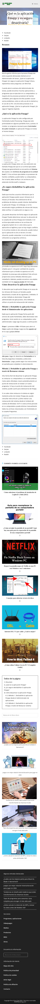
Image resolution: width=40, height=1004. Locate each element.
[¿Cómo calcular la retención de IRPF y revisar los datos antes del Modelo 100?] (19, 844)
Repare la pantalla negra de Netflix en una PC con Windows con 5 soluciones (20, 567)
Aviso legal (7, 980)
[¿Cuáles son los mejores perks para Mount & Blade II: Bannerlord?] (19, 733)
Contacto (7, 989)
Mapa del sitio (9, 966)
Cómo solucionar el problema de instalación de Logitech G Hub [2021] (20, 493)
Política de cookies (10, 975)
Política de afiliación (11, 984)
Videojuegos (8, 923)
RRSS (5, 937)
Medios (6, 928)
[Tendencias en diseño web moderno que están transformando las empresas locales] (19, 788)
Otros (6, 942)
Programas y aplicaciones (12, 919)
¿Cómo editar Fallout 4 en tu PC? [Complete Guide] (20, 666)
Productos (7, 932)
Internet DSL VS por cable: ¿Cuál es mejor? (20, 631)
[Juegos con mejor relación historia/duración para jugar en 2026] (19, 760)
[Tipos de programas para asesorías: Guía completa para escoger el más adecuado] (19, 816)
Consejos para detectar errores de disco (20, 598)
